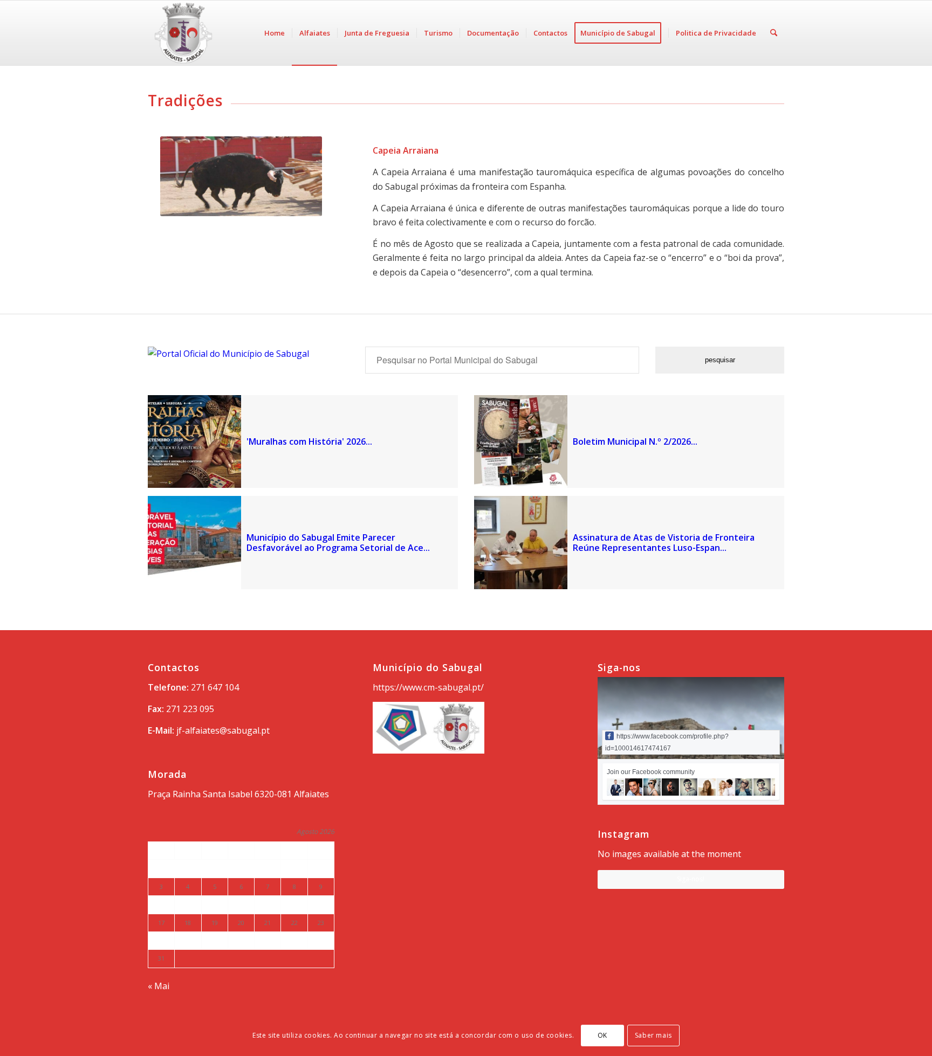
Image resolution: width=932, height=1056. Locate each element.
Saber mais (653, 1035)
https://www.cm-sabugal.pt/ (428, 687)
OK (602, 1035)
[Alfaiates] (218, 33)
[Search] (773, 33)
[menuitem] (274, 33)
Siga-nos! (690, 879)
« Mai (158, 986)
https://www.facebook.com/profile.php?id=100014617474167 (667, 742)
